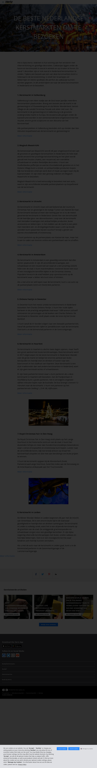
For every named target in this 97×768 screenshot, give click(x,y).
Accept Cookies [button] (62, 749)
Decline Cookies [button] (74, 749)
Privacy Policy (22, 764)
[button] (86, 748)
